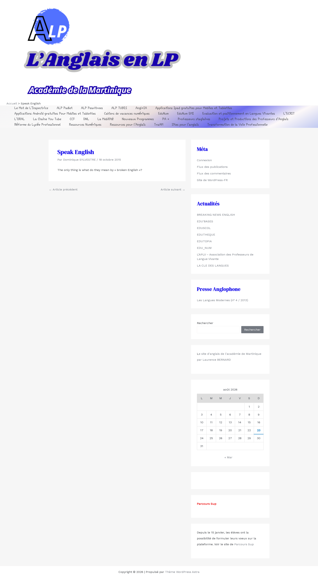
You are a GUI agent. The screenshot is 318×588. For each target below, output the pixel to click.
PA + (165, 119)
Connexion (204, 160)
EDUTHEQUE (206, 234)
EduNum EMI (185, 114)
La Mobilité (106, 119)
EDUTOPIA (204, 241)
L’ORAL (19, 119)
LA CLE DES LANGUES (213, 265)
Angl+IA (141, 108)
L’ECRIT (289, 114)
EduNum (163, 114)
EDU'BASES (205, 221)
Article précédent (63, 189)
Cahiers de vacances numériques (127, 114)
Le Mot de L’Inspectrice (31, 108)
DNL (86, 119)
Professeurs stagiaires (194, 119)
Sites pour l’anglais (185, 125)
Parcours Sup (243, 544)
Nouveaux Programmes (138, 119)
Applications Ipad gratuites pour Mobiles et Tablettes (193, 108)
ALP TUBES (119, 108)
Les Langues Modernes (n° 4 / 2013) (222, 300)
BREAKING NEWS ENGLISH (216, 214)
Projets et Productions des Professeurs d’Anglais (253, 119)
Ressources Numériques (85, 125)
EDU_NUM (204, 248)
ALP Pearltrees (92, 108)
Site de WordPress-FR (212, 180)
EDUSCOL (204, 228)
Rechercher (205, 323)
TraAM (158, 125)
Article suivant (173, 189)
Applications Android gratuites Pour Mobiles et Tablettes (55, 114)
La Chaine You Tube (47, 119)
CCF (72, 119)
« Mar (228, 457)
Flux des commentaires (214, 173)
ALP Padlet (65, 108)
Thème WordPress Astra (182, 572)
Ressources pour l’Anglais (128, 125)
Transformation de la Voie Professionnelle (237, 125)
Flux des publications (212, 167)
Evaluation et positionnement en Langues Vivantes (238, 114)
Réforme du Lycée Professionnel (37, 125)
